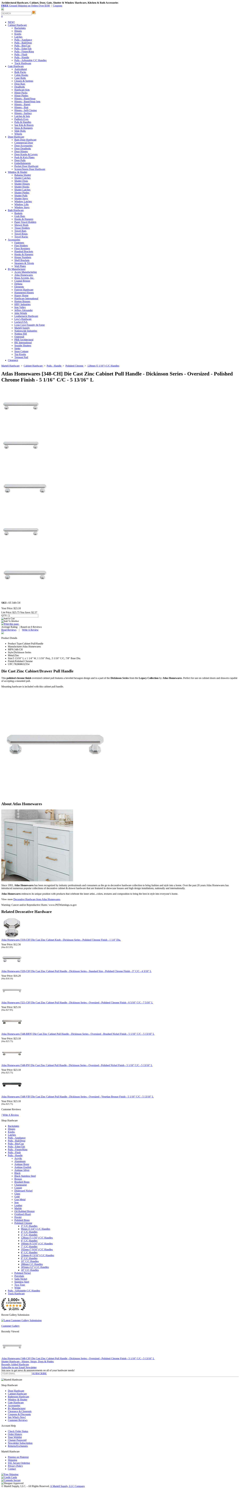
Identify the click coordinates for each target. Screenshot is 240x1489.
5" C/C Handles (29, 1234)
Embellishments (22, 163)
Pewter (18, 1217)
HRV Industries (22, 304)
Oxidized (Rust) (22, 1214)
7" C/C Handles (29, 1246)
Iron (16, 1202)
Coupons (57, 5)
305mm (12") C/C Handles (35, 1267)
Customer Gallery (10, 1326)
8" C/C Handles (29, 1252)
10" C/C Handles (30, 1261)
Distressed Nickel (23, 1190)
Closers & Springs (23, 81)
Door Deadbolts (22, 148)
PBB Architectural (23, 339)
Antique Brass (21, 1164)
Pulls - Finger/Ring (24, 51)
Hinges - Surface (23, 113)
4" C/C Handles (29, 1231)
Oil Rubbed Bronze (24, 1211)
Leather (18, 1205)
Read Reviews (8, 629)
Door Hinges (21, 151)
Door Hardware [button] (16, 136)
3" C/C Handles (29, 1226)
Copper (18, 1187)
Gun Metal (19, 1199)
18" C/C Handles (30, 1270)
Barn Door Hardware (25, 139)
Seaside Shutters (22, 345)
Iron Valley (20, 307)
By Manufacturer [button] (16, 269)
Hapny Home (21, 295)
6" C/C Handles (29, 1240)
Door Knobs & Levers (26, 154)
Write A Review (30, 629)
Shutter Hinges (22, 183)
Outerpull (19, 336)
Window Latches (23, 201)
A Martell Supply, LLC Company (67, 1486)
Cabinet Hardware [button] (17, 25)
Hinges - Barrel (22, 104)
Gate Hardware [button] (16, 66)
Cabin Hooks (21, 75)
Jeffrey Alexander (23, 310)
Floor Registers (22, 248)
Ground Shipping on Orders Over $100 (25, 5)
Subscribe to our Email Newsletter (19, 1367)
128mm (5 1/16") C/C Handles (37, 1237)
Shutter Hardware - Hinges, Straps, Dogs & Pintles (27, 1361)
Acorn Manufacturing (25, 272)
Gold (17, 1196)
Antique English (22, 1167)
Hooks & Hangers (23, 219)
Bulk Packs (20, 72)
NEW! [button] (11, 22)
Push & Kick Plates (24, 157)
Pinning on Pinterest (18, 1457)
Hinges (18, 31)
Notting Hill (20, 333)
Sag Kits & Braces (23, 125)
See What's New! (17, 1417)
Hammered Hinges (24, 292)
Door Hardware (16, 1390)
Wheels (18, 133)
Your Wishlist (15, 1437)
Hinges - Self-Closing (25, 110)
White (17, 1287)
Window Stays (21, 207)
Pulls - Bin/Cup (22, 45)
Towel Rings (21, 233)
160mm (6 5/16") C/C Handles (37, 1243)
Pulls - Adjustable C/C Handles (30, 60)
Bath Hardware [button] (16, 210)
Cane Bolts (20, 78)
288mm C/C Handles (32, 1264)
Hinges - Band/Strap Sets (27, 101)
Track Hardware (22, 63)
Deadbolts (19, 86)
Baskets (18, 213)
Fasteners (19, 242)
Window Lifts (21, 204)
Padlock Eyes (21, 119)
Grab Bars (19, 216)
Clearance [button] (13, 360)
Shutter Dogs (21, 180)
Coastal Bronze (22, 280)
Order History (15, 1434)
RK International (23, 342)
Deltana (18, 283)
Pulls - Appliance (23, 39)
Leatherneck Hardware (26, 316)
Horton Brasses (22, 301)
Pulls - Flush (20, 54)
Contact (12, 1468)
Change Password (17, 1440)
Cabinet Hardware (17, 1393)
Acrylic (18, 1158)
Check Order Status (18, 1431)
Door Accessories (23, 145)
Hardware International (26, 298)
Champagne (20, 1184)
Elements (19, 286)
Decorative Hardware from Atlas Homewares (36, 899)
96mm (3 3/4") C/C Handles (35, 1229)
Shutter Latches (22, 189)
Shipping (12, 1460)
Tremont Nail (21, 357)
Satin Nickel (20, 1278)
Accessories (14, 1405)
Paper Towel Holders (25, 222)
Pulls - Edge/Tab (23, 48)
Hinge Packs (20, 92)
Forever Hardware (23, 289)
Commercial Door (23, 142)
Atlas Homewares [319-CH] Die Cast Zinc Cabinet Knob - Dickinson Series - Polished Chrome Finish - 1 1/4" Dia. (61, 939)
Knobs (17, 34)
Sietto (17, 348)
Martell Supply (22, 327)
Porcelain (19, 1276)
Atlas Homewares (23, 275)
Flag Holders (21, 245)
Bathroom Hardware (18, 1396)
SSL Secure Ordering (19, 1463)
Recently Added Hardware (15, 1364)
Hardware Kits (22, 89)
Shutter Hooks (21, 186)
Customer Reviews (17, 1420)
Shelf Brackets (21, 260)
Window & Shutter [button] (17, 172)
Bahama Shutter (22, 175)
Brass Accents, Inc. (24, 278)
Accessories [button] (14, 239)
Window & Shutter (17, 1399)
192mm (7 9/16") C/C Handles (37, 1249)
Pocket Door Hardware (26, 166)
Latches (18, 36)
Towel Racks (21, 236)
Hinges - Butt (21, 107)
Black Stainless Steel (25, 1176)
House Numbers (22, 257)
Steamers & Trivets (24, 263)
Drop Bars (19, 83)
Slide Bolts (20, 131)
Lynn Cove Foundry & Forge (29, 325)
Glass (17, 1193)
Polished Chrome (23, 1223)
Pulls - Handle (21, 57)
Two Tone (19, 1284)
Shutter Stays (21, 198)
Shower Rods (21, 225)
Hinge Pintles (21, 95)
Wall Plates (20, 266)
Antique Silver (21, 1170)
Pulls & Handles (22, 122)
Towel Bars (20, 230)
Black (17, 1173)
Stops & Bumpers (23, 128)
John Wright (20, 313)
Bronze (18, 1179)
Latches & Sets (22, 116)
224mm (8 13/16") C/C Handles (37, 1255)
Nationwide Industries (25, 330)
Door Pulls (19, 160)
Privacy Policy (15, 1466)
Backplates (20, 28)
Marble (18, 1208)
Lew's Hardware (23, 319)
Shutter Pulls (20, 195)
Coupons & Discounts (19, 1414)
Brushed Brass (21, 1181)
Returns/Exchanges (18, 1446)
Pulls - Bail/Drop (23, 42)
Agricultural (20, 69)
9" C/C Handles (29, 1258)
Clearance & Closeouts (20, 1411)
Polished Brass (22, 1220)
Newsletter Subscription (20, 1443)
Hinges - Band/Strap (24, 98)
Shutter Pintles (21, 192)
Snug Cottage (21, 351)
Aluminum (19, 1161)
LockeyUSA (21, 322)
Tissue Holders (22, 228)
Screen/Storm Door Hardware (29, 169)
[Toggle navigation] (2, 10)
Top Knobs (20, 354)
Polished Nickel (22, 1273)
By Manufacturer (16, 1408)
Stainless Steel (21, 1281)
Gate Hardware (16, 1402)
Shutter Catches (22, 178)
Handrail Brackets (23, 251)
